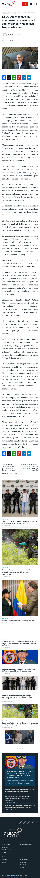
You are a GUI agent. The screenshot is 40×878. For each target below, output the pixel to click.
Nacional (4, 667)
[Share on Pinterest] (19, 77)
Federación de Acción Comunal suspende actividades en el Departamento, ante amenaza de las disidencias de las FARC (9, 469)
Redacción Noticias (13, 777)
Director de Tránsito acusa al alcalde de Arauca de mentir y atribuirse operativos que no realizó (20, 724)
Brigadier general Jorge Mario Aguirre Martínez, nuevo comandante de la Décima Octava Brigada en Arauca (19, 643)
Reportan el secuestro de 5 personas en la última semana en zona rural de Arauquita (29, 467)
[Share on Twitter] (9, 77)
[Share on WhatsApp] (14, 77)
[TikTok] (28, 822)
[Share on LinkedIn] (24, 77)
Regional (4, 639)
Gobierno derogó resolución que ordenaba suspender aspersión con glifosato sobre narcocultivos (17, 697)
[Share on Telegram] (29, 77)
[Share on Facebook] (4, 77)
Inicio (3, 12)
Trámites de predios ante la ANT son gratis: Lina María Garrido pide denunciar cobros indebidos (18, 622)
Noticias (8, 12)
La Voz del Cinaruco (14, 875)
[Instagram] (24, 822)
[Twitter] (32, 822)
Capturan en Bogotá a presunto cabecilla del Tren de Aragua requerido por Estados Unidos (19, 670)
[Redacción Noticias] (5, 35)
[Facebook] (20, 822)
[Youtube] (36, 822)
